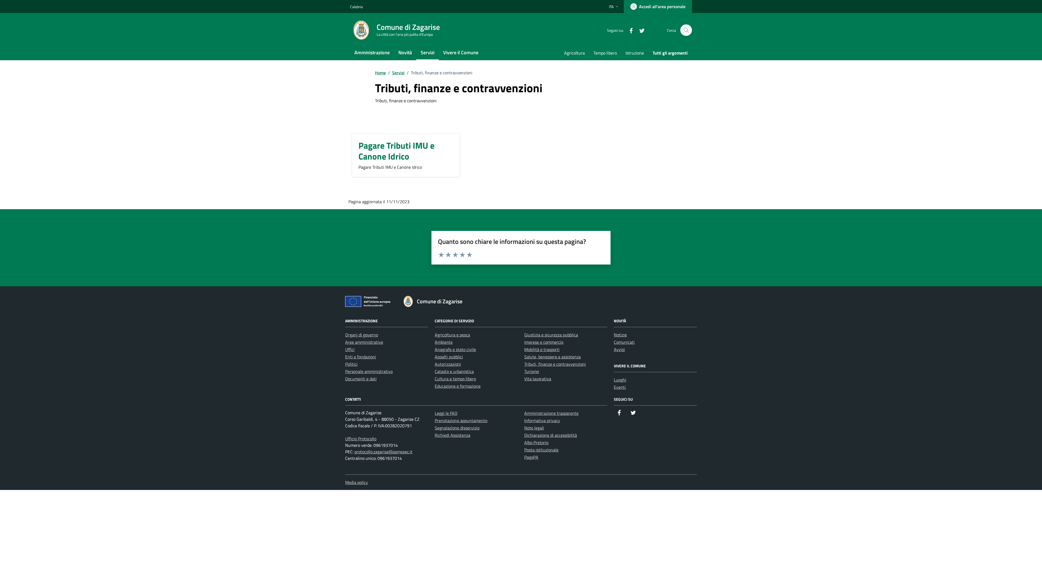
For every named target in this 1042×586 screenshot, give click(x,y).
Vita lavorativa (537, 378)
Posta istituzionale (541, 450)
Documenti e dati (361, 378)
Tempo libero (605, 53)
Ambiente (444, 342)
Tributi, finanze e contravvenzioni (555, 364)
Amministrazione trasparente (551, 413)
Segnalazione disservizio (457, 428)
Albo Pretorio (536, 442)
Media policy (356, 482)
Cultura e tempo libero (455, 378)
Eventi (620, 387)
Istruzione (634, 53)
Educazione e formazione (458, 386)
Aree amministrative (364, 342)
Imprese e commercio (543, 342)
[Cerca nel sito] (686, 30)
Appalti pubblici (449, 356)
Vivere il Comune (460, 52)
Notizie (620, 335)
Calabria (356, 6)
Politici (351, 364)
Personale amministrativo (369, 371)
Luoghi (620, 380)
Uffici (350, 349)
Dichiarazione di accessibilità (550, 435)
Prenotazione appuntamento (461, 420)
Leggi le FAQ (446, 413)
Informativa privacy (542, 420)
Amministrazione (372, 52)
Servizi (427, 52)
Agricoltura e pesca (452, 335)
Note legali (534, 428)
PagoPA (531, 457)
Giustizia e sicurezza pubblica (551, 335)
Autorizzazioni (448, 364)
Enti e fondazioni (360, 356)
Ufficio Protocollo (360, 438)
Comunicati (624, 342)
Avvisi (619, 349)
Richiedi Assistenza (452, 435)
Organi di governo (361, 335)
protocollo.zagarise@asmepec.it (383, 451)
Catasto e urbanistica (454, 371)
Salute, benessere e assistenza (552, 356)
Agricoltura (574, 53)
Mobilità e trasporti (542, 349)
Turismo (531, 371)
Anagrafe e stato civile (455, 349)
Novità (405, 52)
